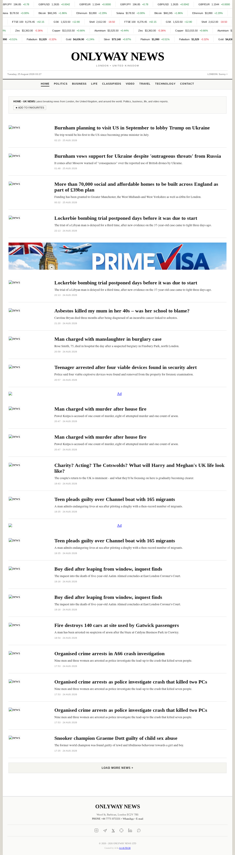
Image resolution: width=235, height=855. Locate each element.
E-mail (139, 818)
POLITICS (60, 83)
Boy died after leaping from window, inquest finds (108, 569)
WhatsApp (128, 818)
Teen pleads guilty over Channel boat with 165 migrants (114, 499)
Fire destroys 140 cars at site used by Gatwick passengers (116, 625)
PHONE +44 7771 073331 (106, 818)
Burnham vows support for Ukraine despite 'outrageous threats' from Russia (137, 156)
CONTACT (187, 83)
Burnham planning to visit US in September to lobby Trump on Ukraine (132, 128)
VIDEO (130, 83)
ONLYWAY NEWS (117, 56)
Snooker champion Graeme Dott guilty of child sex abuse (115, 738)
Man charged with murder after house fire (100, 409)
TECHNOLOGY (165, 83)
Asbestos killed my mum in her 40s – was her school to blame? (122, 311)
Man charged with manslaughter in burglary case (108, 339)
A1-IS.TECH (125, 848)
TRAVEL (145, 83)
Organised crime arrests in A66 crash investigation (109, 653)
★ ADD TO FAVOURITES (29, 107)
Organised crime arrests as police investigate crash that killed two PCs (130, 682)
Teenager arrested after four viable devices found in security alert (125, 367)
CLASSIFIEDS (111, 83)
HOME (45, 83)
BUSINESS (79, 83)
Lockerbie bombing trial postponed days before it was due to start (125, 218)
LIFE (94, 83)
